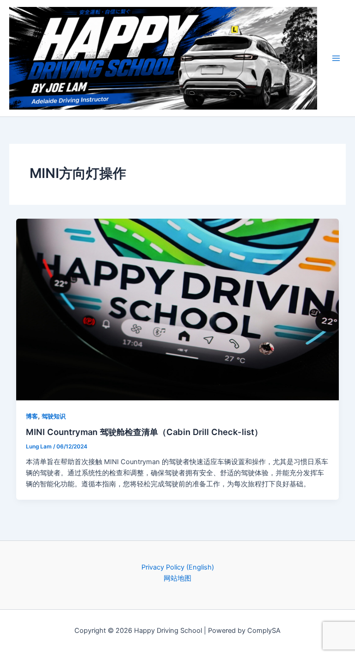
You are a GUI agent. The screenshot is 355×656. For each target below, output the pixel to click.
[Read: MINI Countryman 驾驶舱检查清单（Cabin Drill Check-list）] (177, 309)
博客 (32, 416)
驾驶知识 (54, 416)
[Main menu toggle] (336, 58)
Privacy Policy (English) (177, 567)
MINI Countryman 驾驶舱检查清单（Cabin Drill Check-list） (144, 432)
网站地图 (177, 578)
